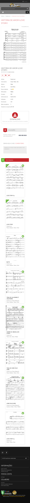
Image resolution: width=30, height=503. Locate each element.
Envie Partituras (5, 485)
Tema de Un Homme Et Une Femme (13, 298)
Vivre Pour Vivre (11, 403)
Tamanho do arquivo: (6, 106)
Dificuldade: (3, 91)
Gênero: (3, 84)
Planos (3, 482)
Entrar (3, 477)
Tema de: (3, 86)
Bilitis (8, 262)
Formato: (3, 94)
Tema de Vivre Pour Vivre (12, 369)
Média (12, 91)
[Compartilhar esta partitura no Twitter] (8, 75)
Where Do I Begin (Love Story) (13, 332)
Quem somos (4, 468)
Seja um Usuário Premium (7, 484)
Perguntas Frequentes (6, 470)
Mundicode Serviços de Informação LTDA (17, 496)
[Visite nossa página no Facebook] (6, 452)
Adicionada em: (4, 96)
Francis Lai (8, 16)
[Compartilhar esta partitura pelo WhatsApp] (2, 75)
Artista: (2, 79)
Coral (12, 81)
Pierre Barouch (15, 300)
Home (2, 16)
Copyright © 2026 (5, 495)
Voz (17, 81)
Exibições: (3, 99)
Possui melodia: (4, 89)
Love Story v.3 (10, 438)
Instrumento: (4, 81)
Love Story (13, 86)
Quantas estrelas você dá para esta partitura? (9, 135)
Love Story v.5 (10, 195)
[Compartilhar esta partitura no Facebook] (5, 75)
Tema (12, 84)
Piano (15, 81)
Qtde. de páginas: (5, 104)
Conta (25, 1)
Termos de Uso (4, 471)
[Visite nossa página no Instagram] (2, 452)
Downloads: (3, 101)
